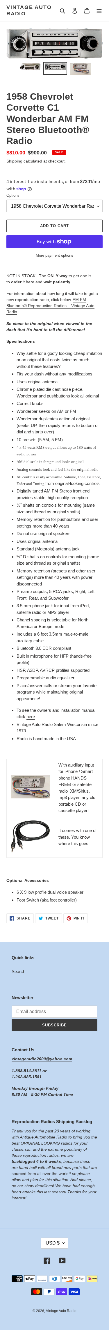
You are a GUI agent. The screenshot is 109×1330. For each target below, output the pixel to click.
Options (12, 195)
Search (18, 971)
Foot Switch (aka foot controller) (47, 899)
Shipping (14, 161)
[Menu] (99, 10)
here (30, 716)
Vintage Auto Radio (29, 10)
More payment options (54, 255)
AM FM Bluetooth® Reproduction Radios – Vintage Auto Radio (50, 305)
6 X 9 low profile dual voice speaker (50, 892)
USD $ (53, 1242)
